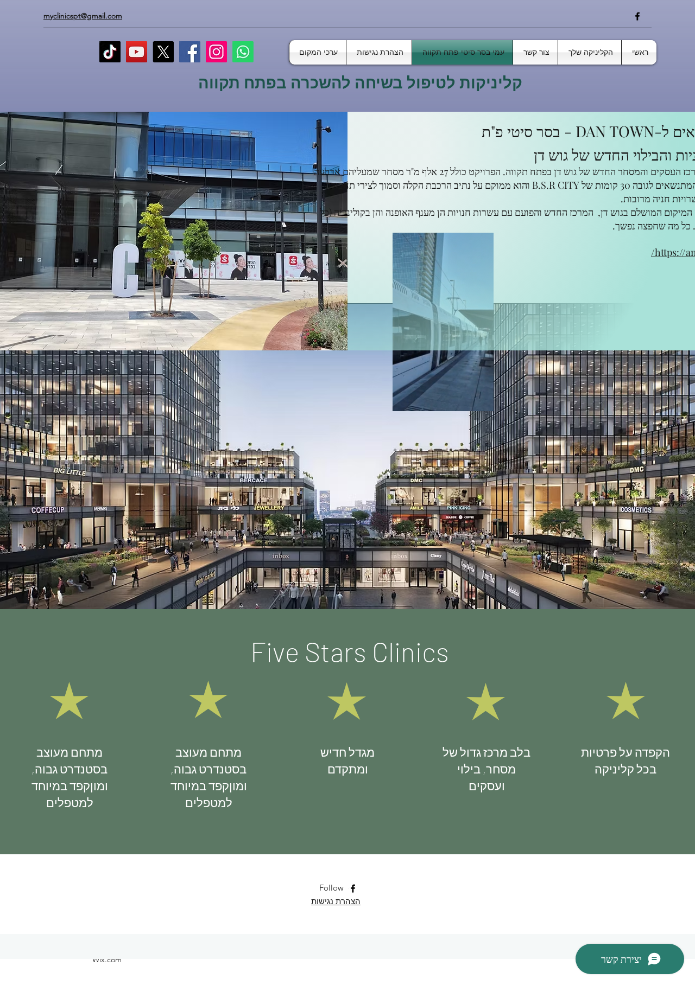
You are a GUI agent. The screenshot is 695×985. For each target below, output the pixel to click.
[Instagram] (216, 51)
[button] (480, 399)
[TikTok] (110, 51)
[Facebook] (637, 16)
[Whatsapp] (243, 51)
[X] (163, 51)
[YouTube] (136, 51)
